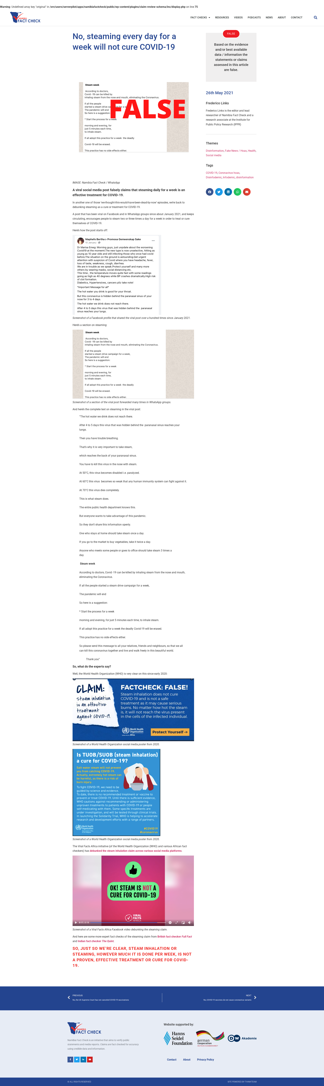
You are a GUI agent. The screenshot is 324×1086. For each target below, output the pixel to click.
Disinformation (215, 150)
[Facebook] (70, 1059)
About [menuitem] (186, 1059)
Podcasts (254, 17)
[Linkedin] (83, 1059)
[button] (315, 17)
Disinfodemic (214, 177)
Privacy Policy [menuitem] (205, 1059)
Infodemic (229, 177)
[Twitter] (77, 1059)
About (282, 17)
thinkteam (250, 1082)
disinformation (245, 177)
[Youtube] (90, 1059)
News (269, 17)
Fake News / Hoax (236, 150)
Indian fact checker (96, 941)
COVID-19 (211, 172)
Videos (238, 17)
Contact (296, 17)
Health (252, 150)
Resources (222, 17)
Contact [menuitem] (171, 1059)
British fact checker (174, 936)
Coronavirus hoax (229, 172)
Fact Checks (199, 17)
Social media (213, 155)
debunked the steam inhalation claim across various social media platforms (136, 850)
